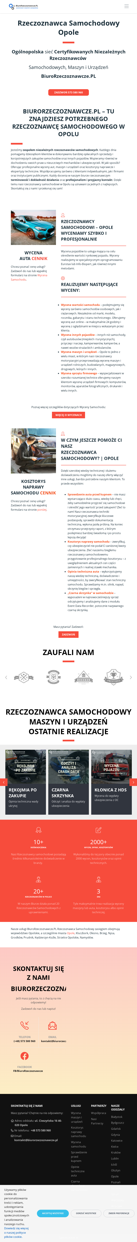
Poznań (115, 1182)
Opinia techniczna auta (83, 571)
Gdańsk (116, 1129)
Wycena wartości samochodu (80, 305)
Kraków (115, 1152)
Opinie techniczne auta (78, 1171)
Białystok (116, 1117)
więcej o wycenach (68, 415)
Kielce (114, 1146)
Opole (71, 933)
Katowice (116, 1140)
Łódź (114, 1164)
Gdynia (115, 1135)
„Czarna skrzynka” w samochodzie (90, 593)
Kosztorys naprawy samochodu (89, 541)
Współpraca (98, 1113)
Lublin (115, 1158)
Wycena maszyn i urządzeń (79, 352)
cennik (39, 258)
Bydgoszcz (117, 1123)
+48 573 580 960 (41, 1130)
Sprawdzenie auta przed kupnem (90, 494)
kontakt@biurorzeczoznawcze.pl (36, 1140)
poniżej (41, 509)
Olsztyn (115, 1170)
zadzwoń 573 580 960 (68, 92)
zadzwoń (68, 634)
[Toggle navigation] (126, 6)
